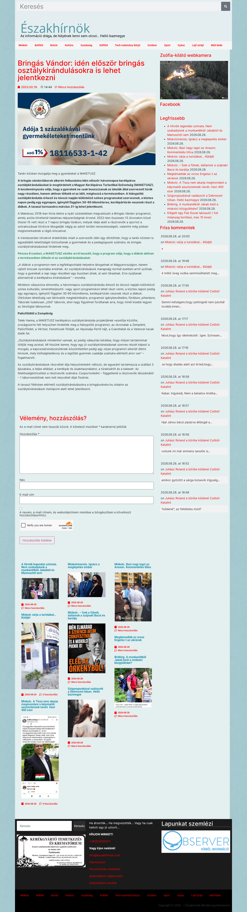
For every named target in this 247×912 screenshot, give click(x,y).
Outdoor (152, 45)
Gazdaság (86, 45)
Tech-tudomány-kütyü (127, 45)
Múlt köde (216, 45)
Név (22, 479)
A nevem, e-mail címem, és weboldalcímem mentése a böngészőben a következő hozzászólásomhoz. (75, 514)
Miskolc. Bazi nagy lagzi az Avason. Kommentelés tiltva (132, 566)
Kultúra (69, 45)
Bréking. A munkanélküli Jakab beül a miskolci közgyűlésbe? (130, 660)
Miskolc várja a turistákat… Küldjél (38, 616)
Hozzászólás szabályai (104, 869)
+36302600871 (99, 841)
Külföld (103, 45)
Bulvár (54, 45)
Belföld (39, 45)
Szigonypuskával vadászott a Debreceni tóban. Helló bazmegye (85, 691)
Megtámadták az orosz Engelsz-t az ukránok (129, 638)
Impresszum (97, 862)
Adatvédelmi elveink (103, 883)
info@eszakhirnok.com (104, 855)
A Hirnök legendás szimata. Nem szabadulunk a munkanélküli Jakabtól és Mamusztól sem (39, 569)
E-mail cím (27, 494)
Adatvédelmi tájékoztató (106, 876)
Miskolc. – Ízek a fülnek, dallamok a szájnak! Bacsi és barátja (86, 615)
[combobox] (44, 826)
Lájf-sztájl (198, 45)
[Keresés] (225, 6)
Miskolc (23, 45)
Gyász (181, 45)
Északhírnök (55, 27)
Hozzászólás (29, 433)
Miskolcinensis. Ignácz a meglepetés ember (84, 566)
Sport (167, 45)
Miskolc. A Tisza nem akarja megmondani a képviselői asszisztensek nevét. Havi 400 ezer (39, 706)
